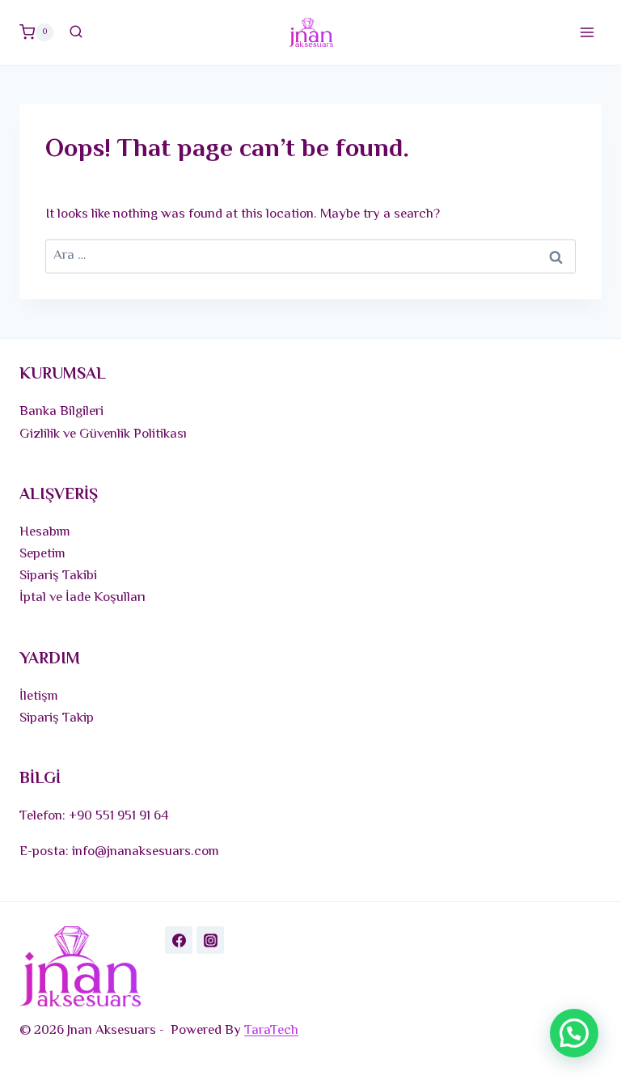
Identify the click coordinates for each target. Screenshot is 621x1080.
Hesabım (44, 532)
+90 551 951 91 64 (119, 816)
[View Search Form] (76, 32)
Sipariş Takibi (58, 576)
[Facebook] (178, 940)
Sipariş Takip (56, 718)
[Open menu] (587, 31)
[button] (574, 1033)
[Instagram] (210, 940)
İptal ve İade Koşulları (82, 597)
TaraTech (271, 1030)
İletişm (38, 696)
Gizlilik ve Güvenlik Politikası (103, 434)
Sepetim (42, 554)
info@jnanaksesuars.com (145, 851)
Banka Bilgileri (61, 411)
